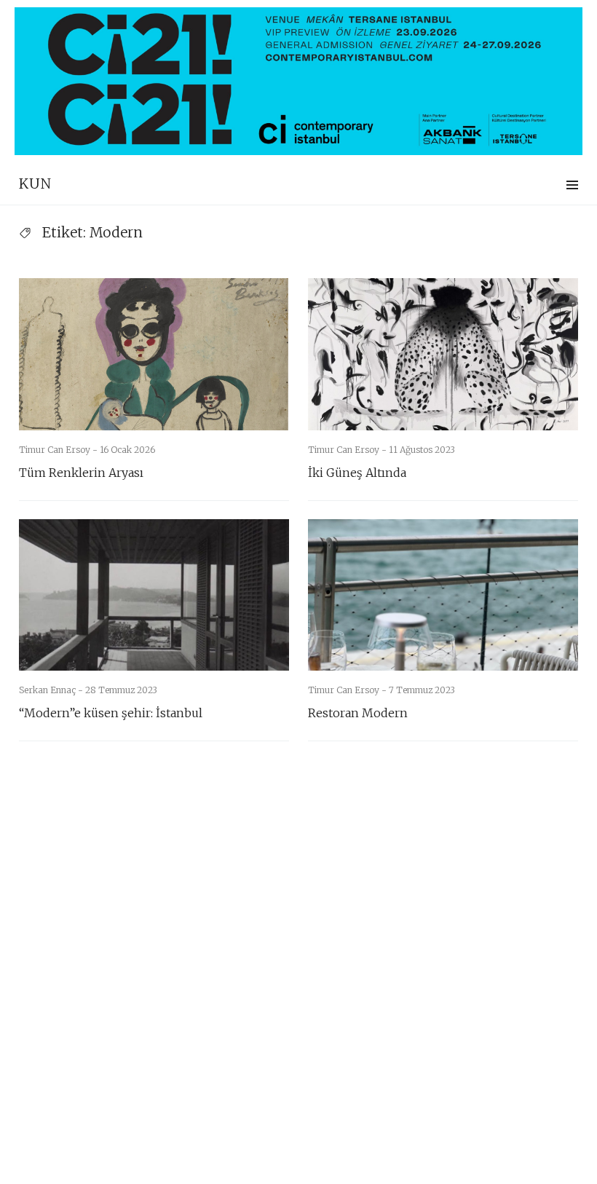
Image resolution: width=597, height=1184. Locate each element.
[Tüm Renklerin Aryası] (154, 354)
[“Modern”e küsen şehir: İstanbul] (154, 595)
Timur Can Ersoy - (59, 449)
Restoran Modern (358, 713)
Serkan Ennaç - (52, 689)
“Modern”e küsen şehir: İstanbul (110, 713)
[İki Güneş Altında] (443, 354)
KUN (35, 183)
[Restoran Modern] (443, 595)
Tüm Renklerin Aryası (81, 472)
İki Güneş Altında (357, 472)
